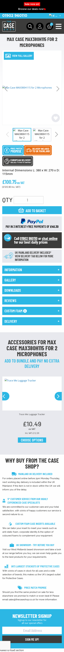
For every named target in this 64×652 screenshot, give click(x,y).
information (13, 269)
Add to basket (36, 210)
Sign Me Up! (32, 639)
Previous (6, 89)
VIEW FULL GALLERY (22, 55)
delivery (10, 321)
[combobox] (55, 16)
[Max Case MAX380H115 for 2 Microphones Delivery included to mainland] (38, 150)
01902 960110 (14, 15)
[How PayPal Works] (32, 221)
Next (57, 89)
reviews (10, 300)
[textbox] (55, 16)
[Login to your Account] (39, 26)
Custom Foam (13, 311)
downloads (12, 290)
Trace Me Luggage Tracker (32, 414)
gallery (10, 280)
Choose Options (32, 440)
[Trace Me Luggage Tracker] (32, 394)
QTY (7, 199)
